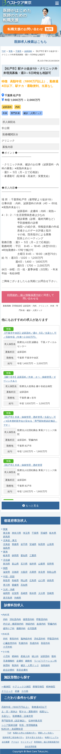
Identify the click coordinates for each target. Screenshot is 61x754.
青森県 (15, 544)
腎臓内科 (52, 623)
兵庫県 (32, 572)
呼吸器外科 (53, 638)
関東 (5, 529)
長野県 (50, 563)
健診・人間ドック (30, 665)
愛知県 (24, 555)
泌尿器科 (28, 51)
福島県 (6, 548)
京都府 (15, 572)
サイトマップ (26, 742)
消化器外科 (39, 638)
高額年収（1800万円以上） (15, 707)
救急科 (15, 665)
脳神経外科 (26, 638)
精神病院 (50, 686)
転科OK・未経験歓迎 (12, 728)
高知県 (24, 584)
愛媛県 (15, 584)
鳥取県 (6, 580)
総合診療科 (8, 669)
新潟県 (6, 563)
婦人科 (35, 656)
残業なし (44, 711)
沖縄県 (17, 597)
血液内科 (41, 623)
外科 (5, 638)
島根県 (15, 580)
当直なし (6, 716)
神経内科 (30, 623)
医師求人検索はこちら (30, 42)
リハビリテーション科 (45, 660)
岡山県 (24, 580)
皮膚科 (19, 660)
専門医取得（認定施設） (14, 720)
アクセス (15, 742)
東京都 (6, 532)
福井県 (32, 563)
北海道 (6, 544)
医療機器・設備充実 (23, 716)
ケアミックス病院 (22, 686)
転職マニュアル (52, 737)
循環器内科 (28, 619)
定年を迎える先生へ (34, 737)
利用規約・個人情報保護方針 (24, 295)
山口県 (41, 580)
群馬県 (6, 536)
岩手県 (24, 544)
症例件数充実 (35, 720)
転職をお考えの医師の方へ (24, 733)
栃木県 (52, 532)
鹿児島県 (7, 597)
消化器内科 (15, 619)
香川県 (6, 584)
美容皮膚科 (22, 669)
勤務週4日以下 (39, 707)
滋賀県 (6, 572)
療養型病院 (38, 686)
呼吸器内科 (42, 619)
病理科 (6, 665)
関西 (5, 568)
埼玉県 (26, 532)
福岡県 (6, 593)
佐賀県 (15, 593)
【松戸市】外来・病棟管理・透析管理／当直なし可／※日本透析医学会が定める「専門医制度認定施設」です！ (30, 421)
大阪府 (24, 572)
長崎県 (24, 593)
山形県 (50, 544)
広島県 (32, 580)
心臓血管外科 (10, 643)
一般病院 (6, 686)
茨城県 (44, 532)
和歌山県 (51, 572)
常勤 (11, 51)
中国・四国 (8, 576)
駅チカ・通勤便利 (28, 711)
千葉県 (18, 51)
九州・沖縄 (8, 589)
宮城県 (32, 544)
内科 (5, 619)
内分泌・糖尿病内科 (13, 623)
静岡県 (15, 555)
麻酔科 (28, 660)
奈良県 (41, 572)
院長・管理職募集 (28, 725)
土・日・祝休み (9, 711)
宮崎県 (50, 593)
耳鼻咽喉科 (8, 660)
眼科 (54, 656)
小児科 (6, 656)
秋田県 (41, 544)
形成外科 (34, 643)
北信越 (6, 560)
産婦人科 (25, 656)
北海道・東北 (10, 540)
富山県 (15, 563)
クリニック (7, 691)
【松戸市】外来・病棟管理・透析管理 (22, 465)
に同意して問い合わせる (30, 297)
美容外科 (45, 643)
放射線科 (45, 665)
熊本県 (32, 593)
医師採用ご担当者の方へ (13, 737)
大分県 (41, 593)
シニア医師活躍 (9, 725)
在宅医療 (32, 628)
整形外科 (14, 638)
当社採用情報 (30, 746)
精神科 (15, 656)
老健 (17, 691)
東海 (5, 551)
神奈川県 (16, 532)
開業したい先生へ (46, 733)
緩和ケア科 (8, 628)
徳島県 (50, 580)
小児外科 (7, 646)
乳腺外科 (23, 643)
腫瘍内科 (21, 628)
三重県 (32, 555)
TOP (4, 51)
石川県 (24, 563)
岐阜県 (6, 555)
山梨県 (41, 563)
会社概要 (6, 742)
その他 (24, 691)
